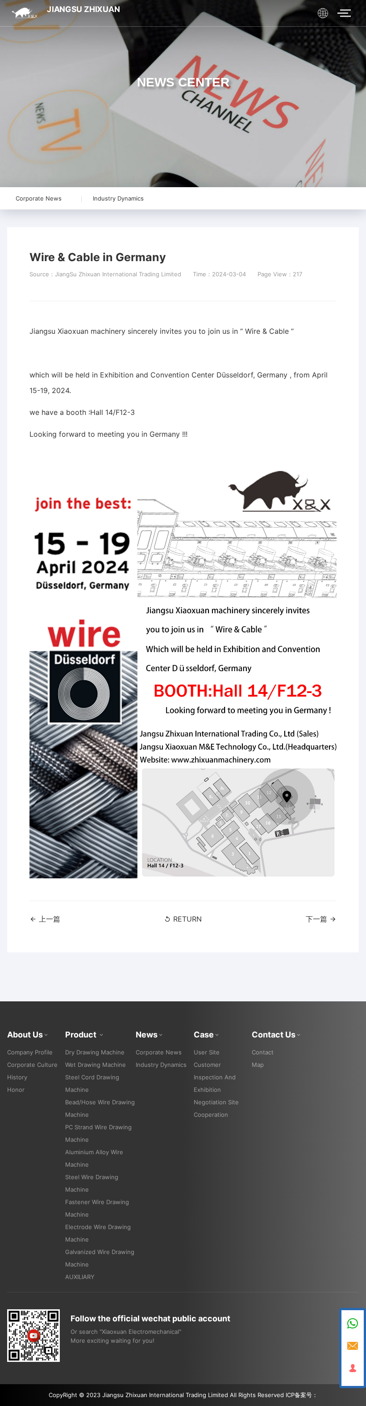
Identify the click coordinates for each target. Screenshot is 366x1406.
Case (204, 1034)
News (147, 1034)
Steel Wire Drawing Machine (91, 1183)
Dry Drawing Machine (95, 1052)
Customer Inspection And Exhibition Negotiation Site (216, 1083)
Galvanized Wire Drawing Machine (99, 1258)
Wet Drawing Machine (95, 1064)
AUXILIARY (80, 1276)
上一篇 (48, 918)
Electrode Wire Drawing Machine (98, 1233)
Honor (16, 1089)
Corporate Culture (32, 1064)
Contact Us (273, 1034)
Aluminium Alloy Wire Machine (94, 1158)
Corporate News (39, 198)
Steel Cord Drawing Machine (92, 1083)
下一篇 (317, 918)
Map (258, 1064)
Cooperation (211, 1114)
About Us (25, 1034)
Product (81, 1034)
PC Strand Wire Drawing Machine (98, 1133)
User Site (207, 1052)
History (17, 1077)
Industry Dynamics (118, 198)
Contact (263, 1052)
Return (186, 918)
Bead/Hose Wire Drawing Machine (100, 1108)
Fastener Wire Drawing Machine (97, 1208)
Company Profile (30, 1052)
